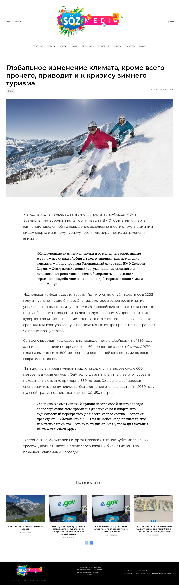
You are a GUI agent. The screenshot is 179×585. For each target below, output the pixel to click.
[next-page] (91, 543)
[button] (171, 21)
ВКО (25, 521)
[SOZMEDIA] (89, 21)
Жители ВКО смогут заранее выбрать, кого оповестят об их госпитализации (110, 529)
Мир (10, 91)
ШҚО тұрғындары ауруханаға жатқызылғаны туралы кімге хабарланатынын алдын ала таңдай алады (68, 530)
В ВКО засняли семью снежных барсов (25, 527)
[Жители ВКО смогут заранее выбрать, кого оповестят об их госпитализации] (111, 508)
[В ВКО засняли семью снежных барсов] (25, 508)
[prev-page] (87, 543)
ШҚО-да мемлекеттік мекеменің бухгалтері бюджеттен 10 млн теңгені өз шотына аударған (153, 529)
